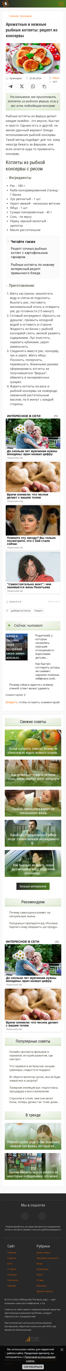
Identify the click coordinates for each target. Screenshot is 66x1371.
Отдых (40, 1280)
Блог (9, 1263)
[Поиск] (44, 4)
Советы (11, 1258)
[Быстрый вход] (53, 4)
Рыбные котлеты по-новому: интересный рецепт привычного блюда (33, 268)
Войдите (11, 702)
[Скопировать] (44, 86)
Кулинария (42, 1269)
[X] (22, 86)
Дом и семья (43, 1252)
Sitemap (11, 1285)
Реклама (12, 1274)
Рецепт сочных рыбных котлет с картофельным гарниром (29, 252)
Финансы (42, 1285)
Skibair (55, 78)
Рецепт (39, 610)
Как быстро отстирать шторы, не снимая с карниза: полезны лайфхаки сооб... (47, 671)
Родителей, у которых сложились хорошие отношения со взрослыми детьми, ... (44, 646)
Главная (11, 1252)
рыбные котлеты (20, 610)
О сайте (11, 1269)
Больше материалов (33, 886)
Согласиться (33, 1366)
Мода (39, 1263)
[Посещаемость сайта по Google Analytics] (33, 1339)
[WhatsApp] (33, 86)
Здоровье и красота (48, 1258)
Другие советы (45, 1291)
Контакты (12, 1280)
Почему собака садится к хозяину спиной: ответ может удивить (31, 686)
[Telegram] (10, 86)
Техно (40, 1274)
